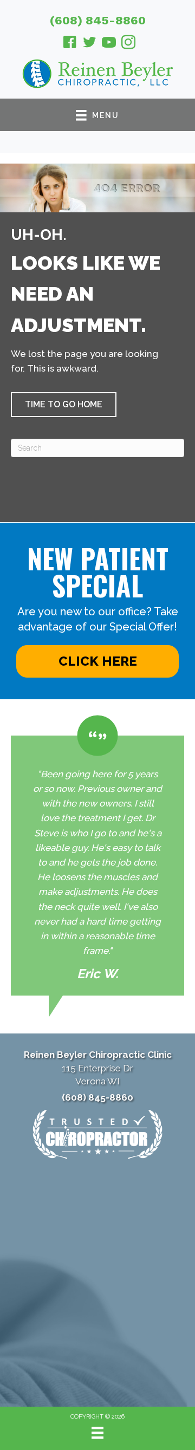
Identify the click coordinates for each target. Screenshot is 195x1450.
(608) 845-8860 (98, 20)
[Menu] (97, 1432)
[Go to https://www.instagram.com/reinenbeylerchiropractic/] (128, 44)
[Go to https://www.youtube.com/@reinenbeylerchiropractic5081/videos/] (109, 44)
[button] (63, 404)
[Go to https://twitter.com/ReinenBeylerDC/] (89, 44)
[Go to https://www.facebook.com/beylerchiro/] (70, 44)
